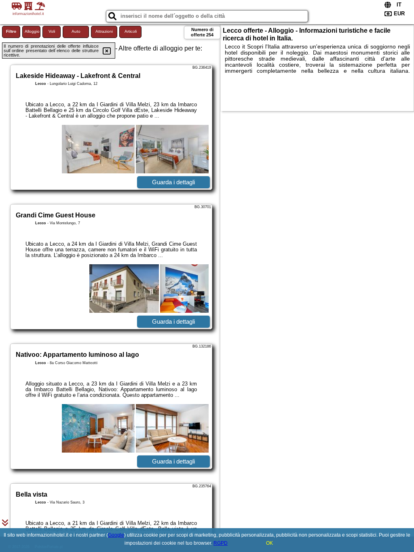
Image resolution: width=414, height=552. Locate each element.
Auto (76, 31)
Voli (52, 31)
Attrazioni (104, 31)
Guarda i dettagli (173, 182)
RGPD (220, 543)
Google (116, 535)
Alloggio (32, 31)
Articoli (131, 31)
